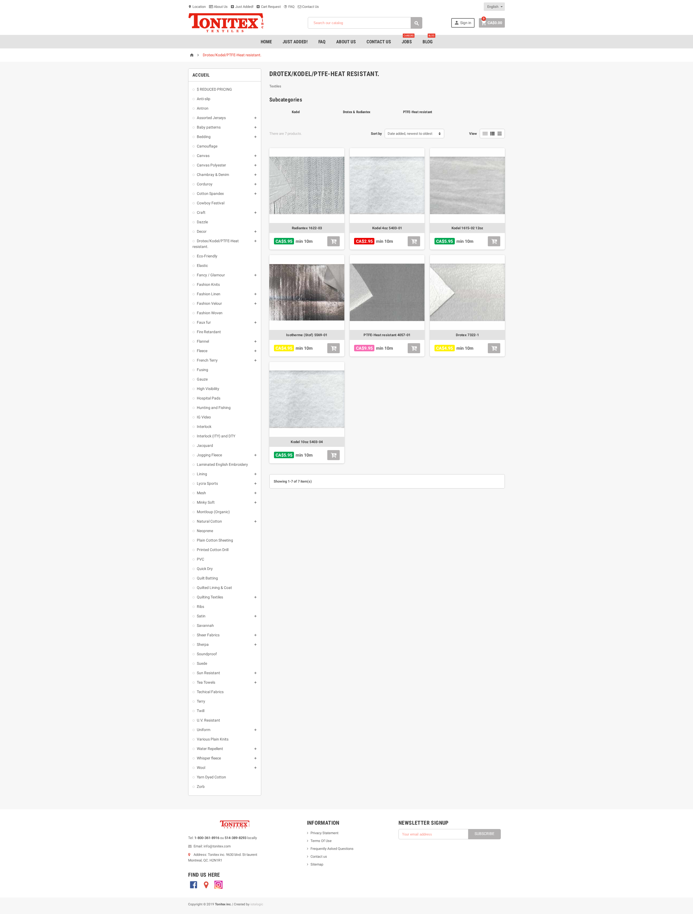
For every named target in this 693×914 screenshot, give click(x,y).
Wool (201, 767)
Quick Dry (205, 568)
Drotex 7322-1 (467, 335)
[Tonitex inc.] (226, 23)
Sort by (376, 134)
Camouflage (207, 146)
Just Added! (243, 7)
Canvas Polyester (211, 165)
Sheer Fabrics (208, 635)
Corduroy (205, 184)
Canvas (203, 155)
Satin (201, 616)
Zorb (201, 786)
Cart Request (270, 7)
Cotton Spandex (210, 193)
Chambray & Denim (213, 174)
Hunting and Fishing (214, 407)
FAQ (291, 7)
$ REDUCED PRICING (214, 89)
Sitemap (316, 864)
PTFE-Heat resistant (417, 112)
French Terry (207, 360)
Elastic (202, 265)
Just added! (295, 41)
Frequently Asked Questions (332, 849)
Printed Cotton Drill (212, 550)
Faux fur (204, 322)
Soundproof (207, 654)
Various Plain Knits (212, 739)
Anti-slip (203, 99)
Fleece (202, 351)
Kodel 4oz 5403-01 (387, 228)
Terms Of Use (321, 841)
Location (197, 7)
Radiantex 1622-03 (307, 228)
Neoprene (205, 531)
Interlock (204, 426)
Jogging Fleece (209, 455)
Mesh (201, 493)
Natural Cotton (209, 521)
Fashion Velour (209, 303)
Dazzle (202, 222)
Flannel (203, 341)
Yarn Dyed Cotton (211, 777)
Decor (202, 231)
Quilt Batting (207, 578)
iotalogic (256, 904)
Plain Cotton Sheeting (215, 540)
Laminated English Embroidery (222, 464)
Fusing (202, 370)
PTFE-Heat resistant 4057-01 (387, 335)
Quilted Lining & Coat (214, 587)
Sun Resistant (208, 673)
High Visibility (208, 388)
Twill (200, 711)
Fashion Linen (208, 294)
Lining (202, 474)
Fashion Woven (210, 313)
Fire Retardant (209, 332)
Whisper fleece (209, 758)
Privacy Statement (324, 833)
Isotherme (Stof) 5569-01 (306, 335)
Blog (428, 39)
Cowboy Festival (210, 203)
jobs (408, 39)
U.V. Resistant (208, 720)
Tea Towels (206, 682)
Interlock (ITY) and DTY (216, 436)
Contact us (318, 856)
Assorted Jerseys (211, 118)
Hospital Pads (208, 398)
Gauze (202, 379)
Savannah (205, 625)
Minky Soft (206, 502)
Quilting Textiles (210, 597)
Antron (202, 108)
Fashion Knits (208, 284)
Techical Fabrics (210, 692)
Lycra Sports (207, 483)
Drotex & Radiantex (357, 112)
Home (266, 41)
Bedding (204, 137)
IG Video (204, 417)
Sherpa (203, 644)
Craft (201, 212)
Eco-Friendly (207, 256)
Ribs (200, 606)
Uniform (203, 730)
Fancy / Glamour (211, 275)
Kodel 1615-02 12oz (467, 228)
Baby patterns (209, 127)
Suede (202, 663)
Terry (201, 701)
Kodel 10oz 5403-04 (307, 442)
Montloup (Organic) (213, 512)
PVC (200, 559)
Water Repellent (210, 748)
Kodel (296, 112)
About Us (220, 7)
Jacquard (205, 445)
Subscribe (484, 833)
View (473, 134)
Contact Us (310, 7)
